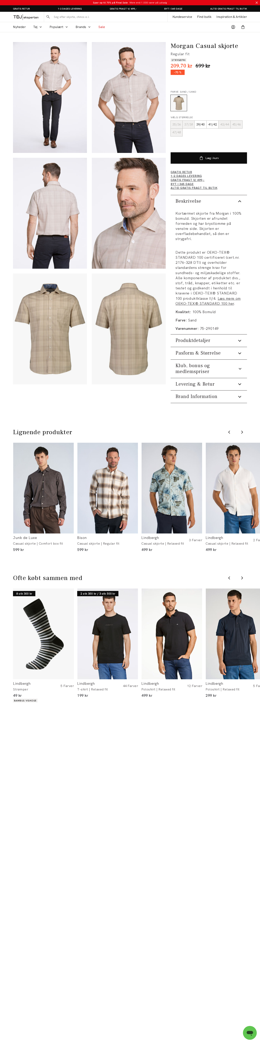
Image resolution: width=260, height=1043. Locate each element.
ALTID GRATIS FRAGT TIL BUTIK (228, 8)
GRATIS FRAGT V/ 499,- (123, 8)
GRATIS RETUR (21, 8)
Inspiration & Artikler (231, 17)
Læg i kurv (212, 158)
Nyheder (19, 27)
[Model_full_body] (50, 97)
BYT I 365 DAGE (173, 8)
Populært (56, 27)
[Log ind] (233, 27)
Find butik (204, 17)
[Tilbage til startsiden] (26, 17)
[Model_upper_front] (129, 97)
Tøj (35, 27)
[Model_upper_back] (50, 213)
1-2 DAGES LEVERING (70, 8)
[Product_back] (129, 329)
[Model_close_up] (129, 213)
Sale (101, 27)
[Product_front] (50, 329)
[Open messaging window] (250, 1033)
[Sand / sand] (179, 103)
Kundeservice (182, 17)
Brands (81, 27)
